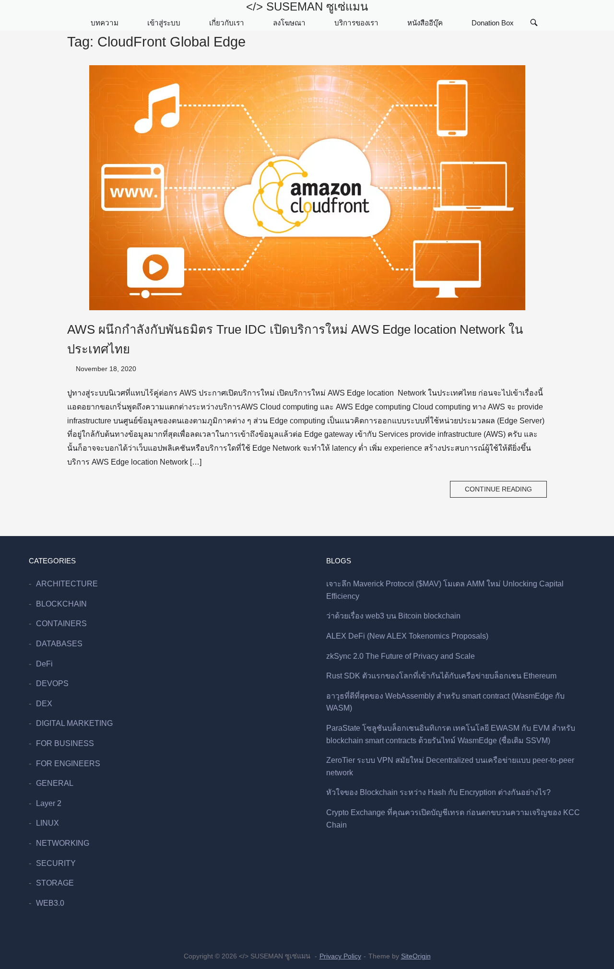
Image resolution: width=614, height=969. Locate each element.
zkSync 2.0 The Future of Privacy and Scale (400, 656)
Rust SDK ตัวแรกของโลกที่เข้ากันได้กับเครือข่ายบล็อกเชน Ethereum (441, 676)
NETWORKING (62, 843)
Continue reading (498, 489)
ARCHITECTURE (67, 584)
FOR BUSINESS (65, 743)
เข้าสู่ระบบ (163, 23)
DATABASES (59, 644)
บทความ (104, 23)
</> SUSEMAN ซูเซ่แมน (307, 6)
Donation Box (493, 23)
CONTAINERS (61, 623)
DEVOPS (52, 683)
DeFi (44, 664)
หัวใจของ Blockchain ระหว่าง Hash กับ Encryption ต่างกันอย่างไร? (438, 792)
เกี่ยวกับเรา (226, 23)
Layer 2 (48, 803)
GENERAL (54, 783)
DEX (44, 704)
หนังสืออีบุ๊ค (425, 23)
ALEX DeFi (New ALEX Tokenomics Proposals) (407, 636)
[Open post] (307, 187)
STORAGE (55, 883)
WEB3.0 (50, 903)
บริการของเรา (356, 23)
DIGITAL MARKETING (74, 723)
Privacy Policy (340, 956)
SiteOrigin (416, 956)
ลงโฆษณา (289, 23)
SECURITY (56, 863)
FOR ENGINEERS (68, 763)
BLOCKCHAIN (61, 604)
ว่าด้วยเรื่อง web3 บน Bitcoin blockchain (393, 616)
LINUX (47, 823)
